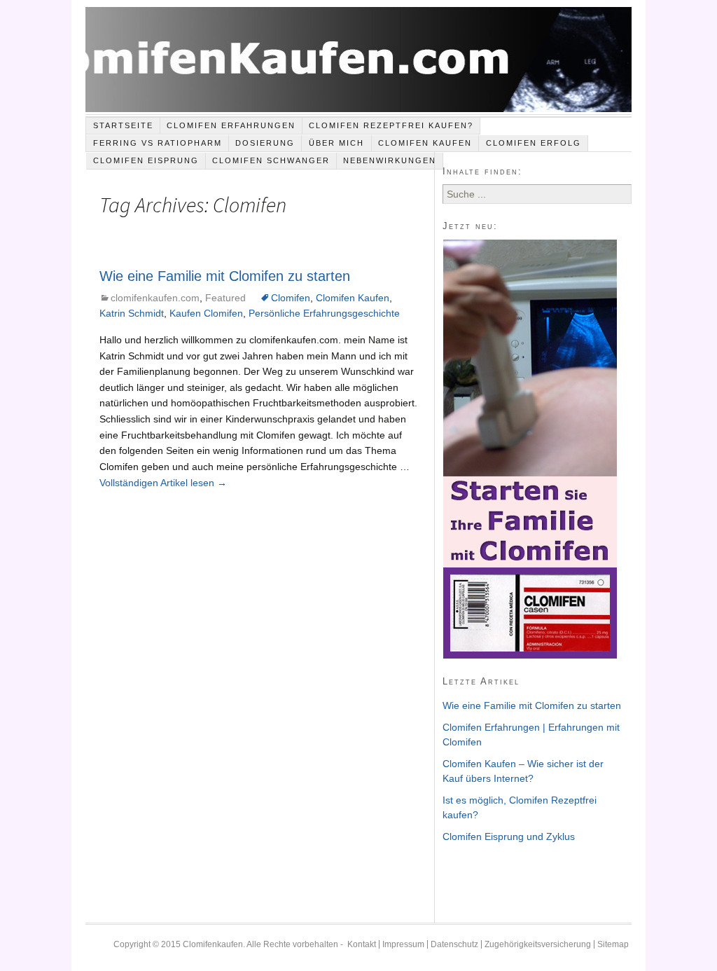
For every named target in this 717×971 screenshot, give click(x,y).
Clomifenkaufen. (214, 944)
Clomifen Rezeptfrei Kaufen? (391, 125)
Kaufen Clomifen (206, 313)
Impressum (403, 944)
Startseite (123, 125)
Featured (225, 297)
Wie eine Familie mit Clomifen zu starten (224, 276)
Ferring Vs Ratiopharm (157, 143)
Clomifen (290, 297)
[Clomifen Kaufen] (358, 61)
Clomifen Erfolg (533, 143)
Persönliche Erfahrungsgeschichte (324, 313)
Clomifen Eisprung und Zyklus (509, 836)
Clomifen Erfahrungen (231, 125)
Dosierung (265, 143)
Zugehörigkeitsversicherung (538, 944)
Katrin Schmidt (131, 313)
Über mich (336, 143)
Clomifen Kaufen (425, 143)
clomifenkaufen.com (155, 297)
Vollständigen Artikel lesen (163, 482)
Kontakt (361, 944)
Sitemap (613, 944)
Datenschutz (454, 944)
